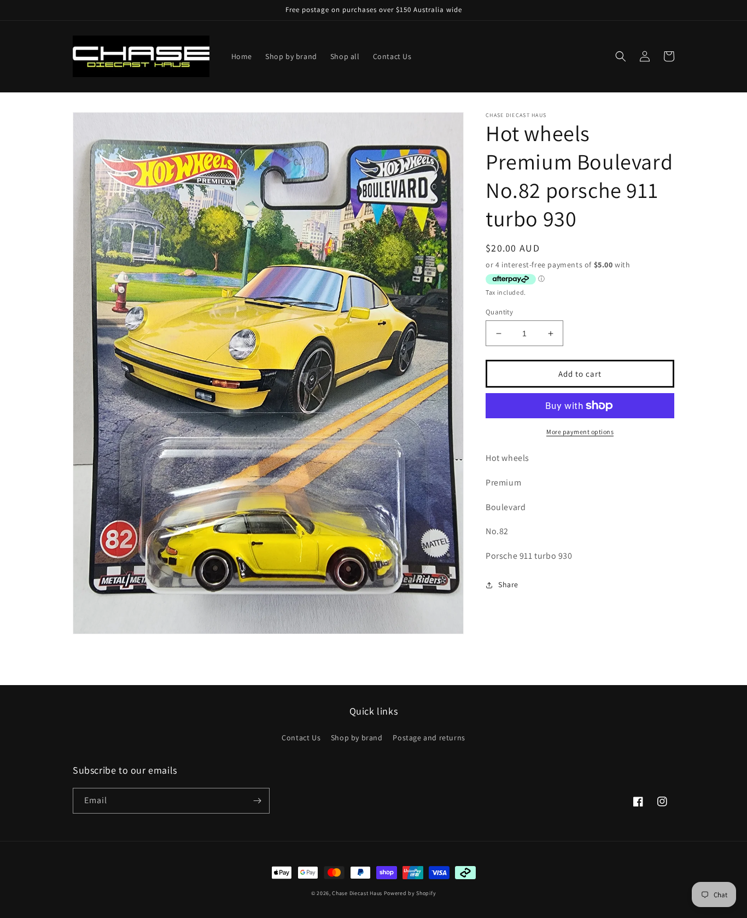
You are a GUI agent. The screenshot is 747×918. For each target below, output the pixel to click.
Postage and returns (429, 737)
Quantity (499, 312)
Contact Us (301, 737)
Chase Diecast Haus (357, 893)
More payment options (580, 432)
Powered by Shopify (410, 893)
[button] (621, 56)
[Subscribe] (257, 801)
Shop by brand (357, 737)
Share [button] (508, 584)
